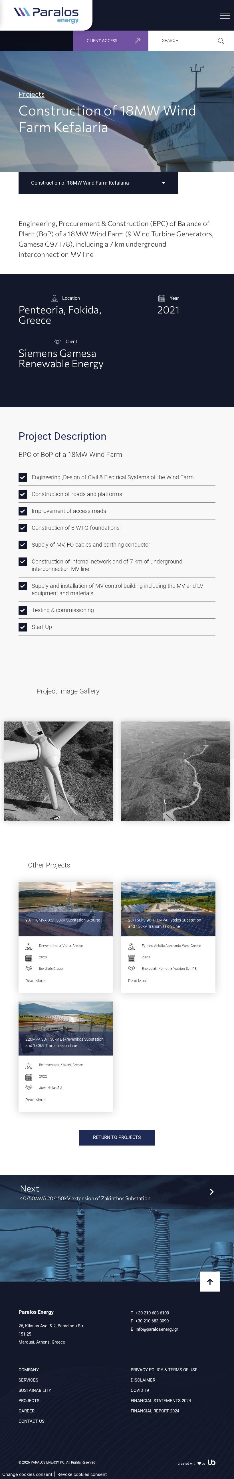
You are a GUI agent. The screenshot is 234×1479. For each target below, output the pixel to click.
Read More (35, 981)
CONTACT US (32, 1421)
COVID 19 (140, 1390)
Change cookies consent (27, 1474)
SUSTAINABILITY (35, 1390)
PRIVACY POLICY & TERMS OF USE (164, 1369)
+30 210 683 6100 (152, 1313)
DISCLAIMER (143, 1380)
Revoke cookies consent (82, 1474)
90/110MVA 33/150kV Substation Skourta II (64, 920)
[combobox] (98, 183)
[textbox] (98, 183)
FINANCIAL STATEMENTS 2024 (161, 1400)
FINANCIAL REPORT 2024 (155, 1411)
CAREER (27, 1411)
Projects (32, 94)
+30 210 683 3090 (152, 1321)
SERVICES (28, 1380)
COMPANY (29, 1369)
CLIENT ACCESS (102, 40)
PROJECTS (29, 1400)
